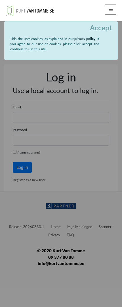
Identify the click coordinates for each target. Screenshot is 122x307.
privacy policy (84, 39)
